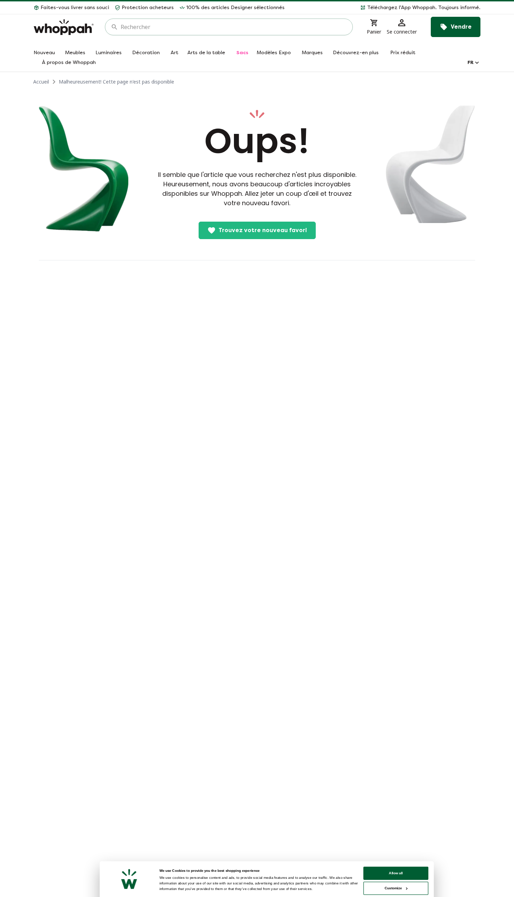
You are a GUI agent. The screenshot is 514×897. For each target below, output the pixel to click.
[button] (385, 7)
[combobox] (234, 27)
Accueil (41, 81)
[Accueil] (64, 27)
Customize (393, 888)
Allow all (396, 873)
